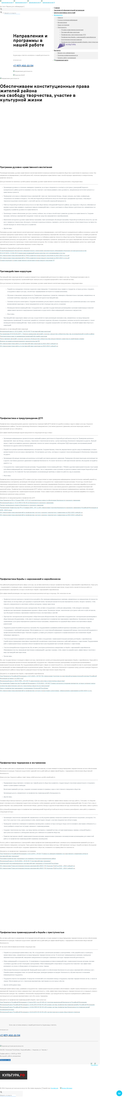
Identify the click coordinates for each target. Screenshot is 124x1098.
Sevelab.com (54, 1088)
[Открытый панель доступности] (119, 1093)
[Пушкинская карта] (61, 60)
